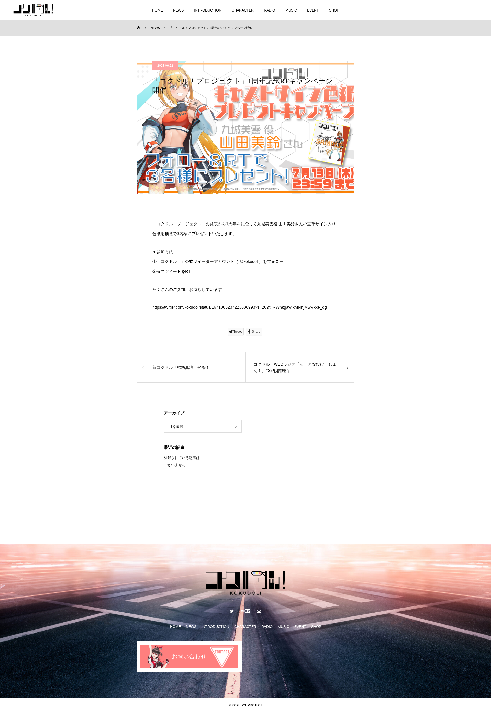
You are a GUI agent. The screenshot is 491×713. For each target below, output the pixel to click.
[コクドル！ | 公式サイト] (33, 10)
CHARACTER (243, 10)
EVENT (313, 10)
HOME (157, 10)
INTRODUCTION (207, 10)
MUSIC (291, 10)
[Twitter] (450, 10)
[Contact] (475, 10)
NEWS (178, 10)
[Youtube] (463, 10)
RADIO (269, 10)
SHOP (334, 10)
